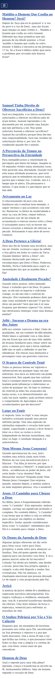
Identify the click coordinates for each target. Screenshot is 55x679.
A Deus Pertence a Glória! (21, 241)
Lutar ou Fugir (13, 410)
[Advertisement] (27, 82)
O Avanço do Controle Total (23, 362)
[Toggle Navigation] (4, 5)
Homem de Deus (14, 658)
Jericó (7, 586)
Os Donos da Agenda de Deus (24, 537)
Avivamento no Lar (17, 196)
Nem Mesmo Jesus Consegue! (24, 448)
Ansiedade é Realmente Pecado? (26, 279)
